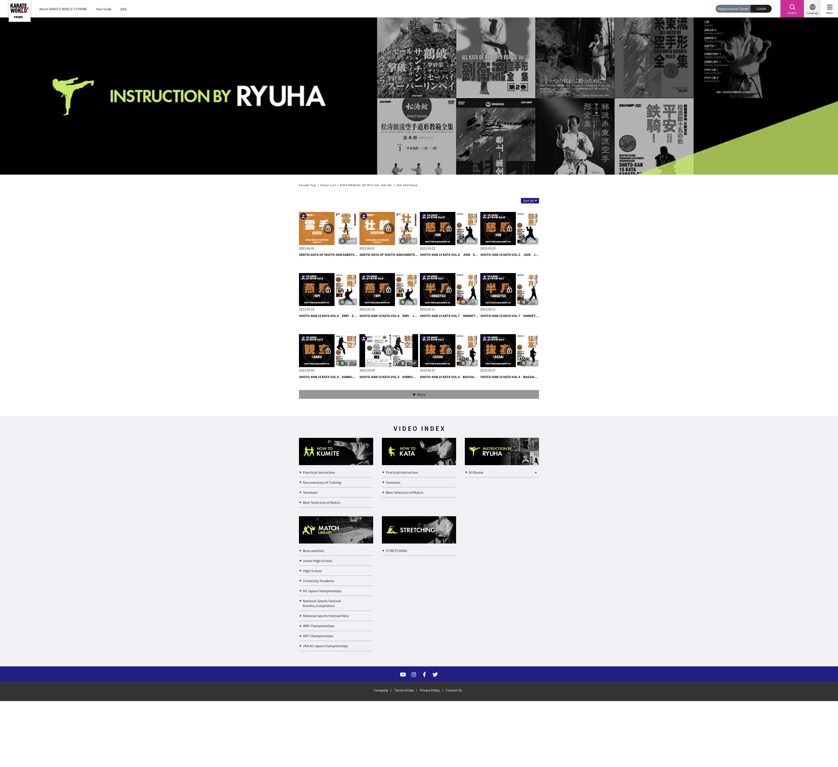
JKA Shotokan (406, 185)
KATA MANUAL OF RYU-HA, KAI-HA (366, 185)
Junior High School (317, 663)
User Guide (104, 9)
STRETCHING (396, 653)
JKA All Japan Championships (325, 748)
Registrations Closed (733, 9)
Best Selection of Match (321, 604)
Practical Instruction (319, 574)
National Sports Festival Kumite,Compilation (322, 705)
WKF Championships (318, 728)
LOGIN (761, 9)
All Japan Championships (322, 693)
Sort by (528, 200)
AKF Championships (318, 738)
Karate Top (307, 185)
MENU (829, 13)
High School (312, 673)
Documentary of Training (322, 584)
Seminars (310, 594)
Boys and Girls (313, 653)
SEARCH (792, 13)
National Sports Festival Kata (326, 718)
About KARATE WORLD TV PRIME (63, 9)
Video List (328, 185)
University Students (318, 683)
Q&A (123, 9)
